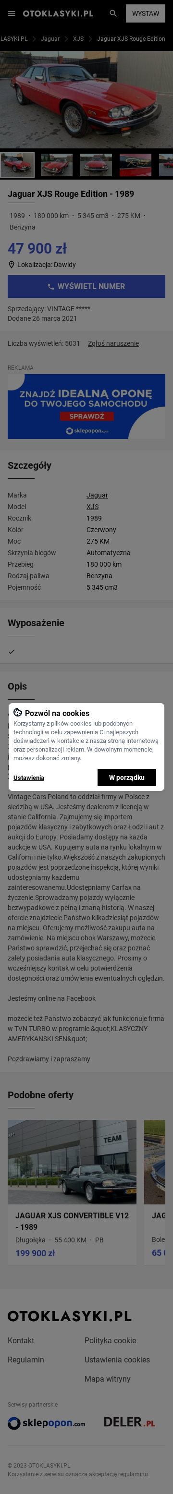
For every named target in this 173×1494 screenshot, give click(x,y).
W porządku (127, 777)
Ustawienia (28, 777)
